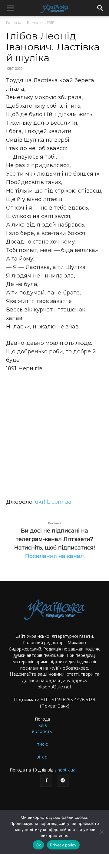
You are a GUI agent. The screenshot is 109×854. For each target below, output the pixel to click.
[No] (101, 832)
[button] (10, 8)
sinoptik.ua (64, 770)
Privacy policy (63, 844)
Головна (13, 22)
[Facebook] (46, 781)
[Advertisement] (54, 435)
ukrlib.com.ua (53, 502)
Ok (38, 844)
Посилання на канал (54, 556)
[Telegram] (63, 781)
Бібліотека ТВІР (40, 22)
